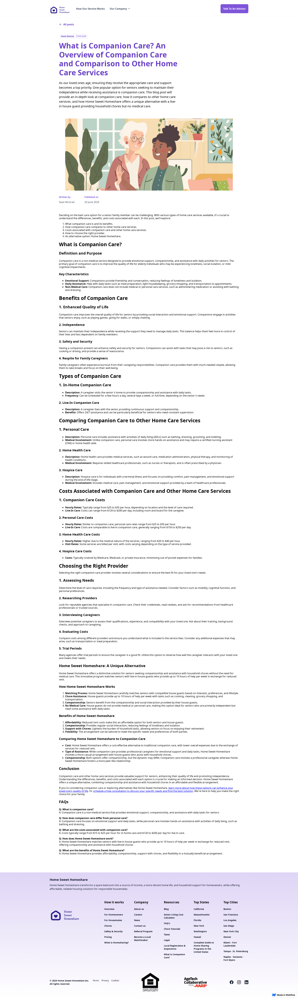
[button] (120, 8)
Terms (96, 980)
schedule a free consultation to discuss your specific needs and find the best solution (143, 791)
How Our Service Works (90, 8)
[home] (60, 8)
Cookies (115, 980)
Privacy (105, 980)
